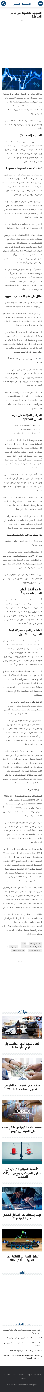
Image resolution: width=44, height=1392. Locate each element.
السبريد (23, 943)
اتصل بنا (23, 1377)
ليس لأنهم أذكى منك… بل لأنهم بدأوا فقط (25, 1350)
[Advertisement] (22, 42)
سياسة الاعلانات (11, 1374)
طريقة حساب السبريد (34, 950)
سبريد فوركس (13, 946)
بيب (33, 217)
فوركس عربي (37, 1374)
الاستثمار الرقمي (22, 3)
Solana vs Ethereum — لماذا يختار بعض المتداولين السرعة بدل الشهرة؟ (21, 1357)
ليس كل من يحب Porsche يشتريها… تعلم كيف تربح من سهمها (21, 1331)
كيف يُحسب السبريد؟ (18, 950)
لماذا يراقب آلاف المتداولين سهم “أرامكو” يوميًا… (23, 1337)
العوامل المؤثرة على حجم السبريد (31, 946)
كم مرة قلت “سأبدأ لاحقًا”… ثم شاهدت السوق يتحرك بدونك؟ (21, 1344)
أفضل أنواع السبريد (35, 943)
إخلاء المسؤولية (24, 1374)
